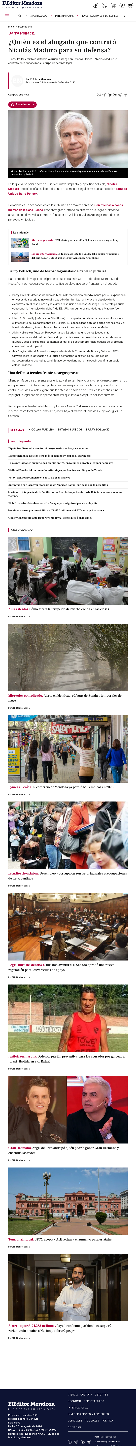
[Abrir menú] (6, 16)
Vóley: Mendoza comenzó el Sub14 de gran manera (39, 477)
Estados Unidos (70, 429)
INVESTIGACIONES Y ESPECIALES (100, 15)
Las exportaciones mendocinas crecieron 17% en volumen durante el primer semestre (60, 463)
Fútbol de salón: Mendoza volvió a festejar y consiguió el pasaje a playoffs (52, 503)
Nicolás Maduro (41, 429)
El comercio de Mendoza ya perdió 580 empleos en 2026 (73, 787)
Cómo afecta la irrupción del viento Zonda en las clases (69, 609)
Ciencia (73, 1394)
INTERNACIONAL (64, 15)
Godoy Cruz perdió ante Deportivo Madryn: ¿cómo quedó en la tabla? (50, 518)
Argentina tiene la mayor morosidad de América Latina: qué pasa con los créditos (58, 485)
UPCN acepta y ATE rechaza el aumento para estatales (73, 1239)
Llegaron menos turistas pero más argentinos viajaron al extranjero (49, 456)
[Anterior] (27, 15)
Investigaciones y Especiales (88, 1414)
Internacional (25, 26)
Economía (75, 1401)
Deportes (101, 1394)
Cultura (86, 1394)
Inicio (11, 26)
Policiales (92, 1420)
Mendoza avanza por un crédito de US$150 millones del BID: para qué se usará (56, 510)
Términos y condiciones (108, 1441)
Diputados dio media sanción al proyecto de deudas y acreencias (48, 448)
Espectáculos (94, 1401)
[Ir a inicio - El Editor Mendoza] (22, 5)
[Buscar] (20, 15)
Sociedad (74, 1427)
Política (107, 1420)
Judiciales (75, 1420)
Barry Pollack (28, 193)
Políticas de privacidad (105, 1437)
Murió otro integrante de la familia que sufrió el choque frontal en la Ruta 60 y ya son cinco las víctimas (65, 494)
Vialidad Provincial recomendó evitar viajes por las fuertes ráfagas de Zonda (55, 470)
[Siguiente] (124, 15)
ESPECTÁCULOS (38, 15)
